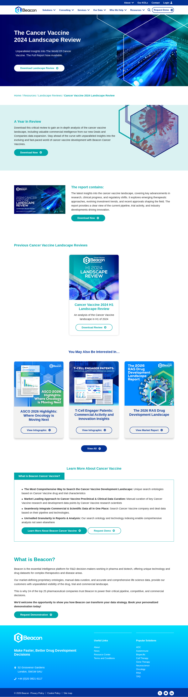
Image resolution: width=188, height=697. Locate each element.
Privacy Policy (37, 693)
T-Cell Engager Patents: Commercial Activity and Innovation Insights (94, 415)
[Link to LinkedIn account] (171, 693)
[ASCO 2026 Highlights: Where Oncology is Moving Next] (38, 383)
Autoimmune (142, 651)
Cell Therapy (142, 658)
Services (82, 10)
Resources (135, 10)
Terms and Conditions (104, 658)
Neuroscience (143, 665)
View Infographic (37, 430)
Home (17, 95)
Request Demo (102, 530)
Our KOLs (142, 2)
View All (92, 448)
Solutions (47, 10)
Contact (156, 2)
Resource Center (102, 654)
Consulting (64, 10)
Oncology (140, 669)
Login (166, 2)
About (127, 2)
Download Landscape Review (37, 68)
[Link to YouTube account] (166, 693)
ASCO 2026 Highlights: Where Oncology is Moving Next (38, 415)
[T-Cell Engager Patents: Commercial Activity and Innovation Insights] (94, 383)
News (97, 651)
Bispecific (140, 654)
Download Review (92, 327)
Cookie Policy (54, 693)
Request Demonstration (34, 614)
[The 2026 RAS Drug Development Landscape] (149, 383)
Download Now (29, 152)
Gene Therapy (143, 662)
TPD (138, 676)
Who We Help (116, 10)
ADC (138, 647)
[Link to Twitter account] (160, 693)
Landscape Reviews (50, 95)
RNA (138, 673)
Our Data (98, 10)
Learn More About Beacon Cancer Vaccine (52, 530)
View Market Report (147, 430)
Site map (68, 693)
